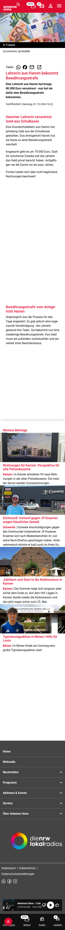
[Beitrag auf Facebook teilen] (25, 67)
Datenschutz (27, 868)
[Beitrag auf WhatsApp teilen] (18, 67)
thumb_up (57, 905)
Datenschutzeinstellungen (17, 874)
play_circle (50, 905)
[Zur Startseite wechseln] (11, 6)
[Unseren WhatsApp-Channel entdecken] (3, 881)
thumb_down (44, 905)
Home (7, 751)
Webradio (9, 762)
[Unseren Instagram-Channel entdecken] (15, 881)
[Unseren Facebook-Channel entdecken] (9, 881)
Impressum (8, 868)
